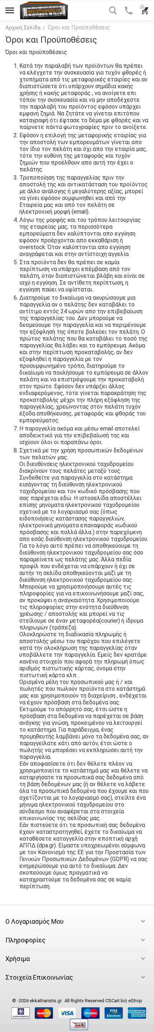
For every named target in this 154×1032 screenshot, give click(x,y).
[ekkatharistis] (44, 10)
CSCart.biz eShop (123, 1000)
